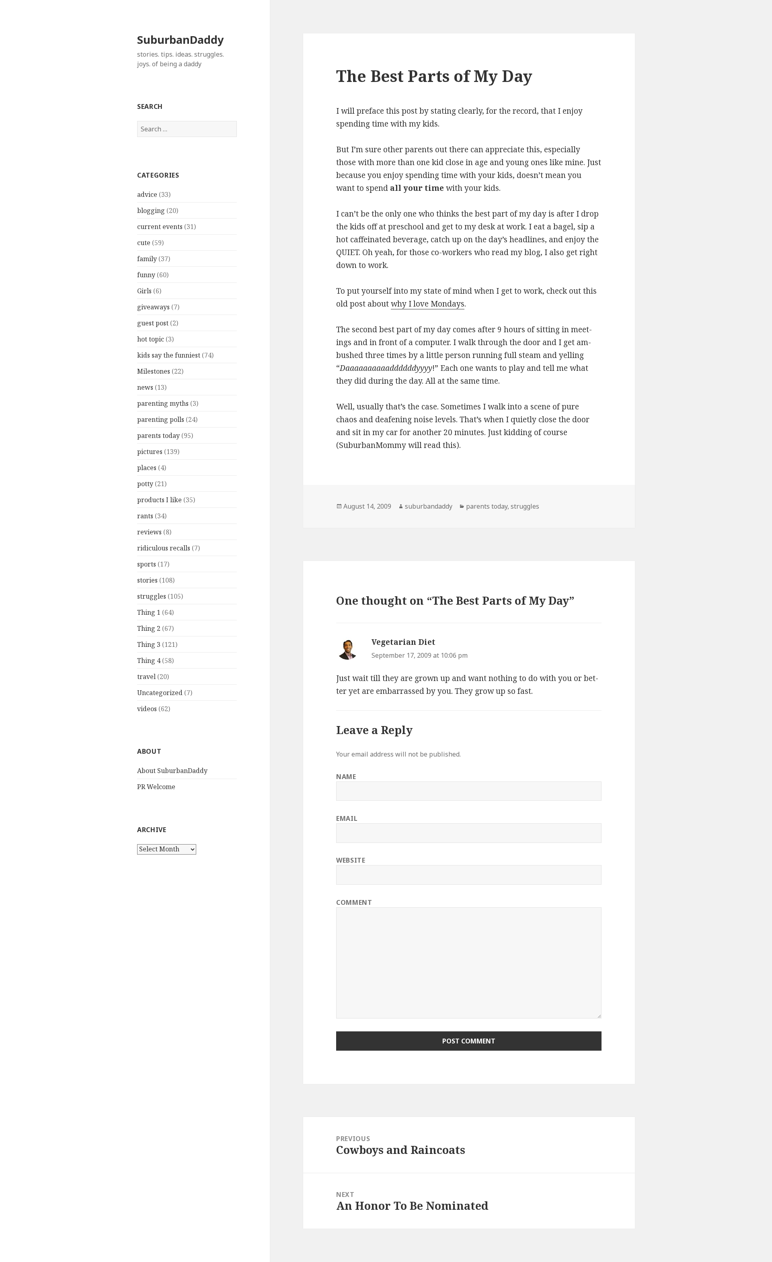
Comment (354, 902)
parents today (158, 435)
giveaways (153, 307)
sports (146, 564)
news (145, 387)
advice (147, 194)
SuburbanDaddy (180, 39)
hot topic (150, 339)
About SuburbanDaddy (172, 770)
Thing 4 (148, 660)
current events (160, 226)
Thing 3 (148, 644)
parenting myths (163, 403)
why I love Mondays (427, 304)
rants (145, 515)
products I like (159, 499)
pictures (149, 451)
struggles (151, 596)
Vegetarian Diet (403, 642)
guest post (152, 323)
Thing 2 (148, 628)
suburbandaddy (428, 506)
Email (346, 818)
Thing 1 (148, 612)
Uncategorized (160, 692)
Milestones (153, 371)
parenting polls (160, 419)
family (147, 258)
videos (147, 708)
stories (147, 580)
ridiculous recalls (163, 548)
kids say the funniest (168, 355)
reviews (149, 532)
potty (145, 483)
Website (350, 860)
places (146, 467)
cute (143, 242)
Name (346, 776)
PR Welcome (156, 786)
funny (146, 274)
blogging (151, 210)
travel (146, 676)
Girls (144, 290)
